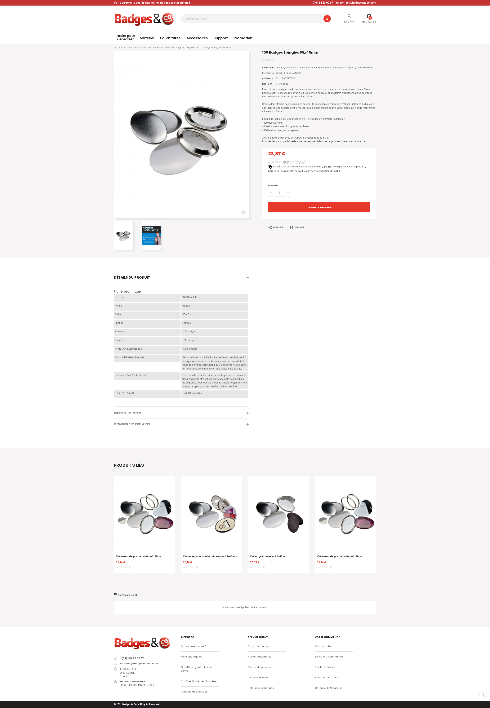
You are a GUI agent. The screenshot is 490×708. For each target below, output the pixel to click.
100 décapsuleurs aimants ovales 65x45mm (210, 556)
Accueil (280, 67)
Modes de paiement (260, 667)
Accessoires (197, 38)
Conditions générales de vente (196, 669)
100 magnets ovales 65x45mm (268, 556)
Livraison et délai (258, 677)
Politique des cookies (194, 691)
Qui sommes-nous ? (193, 646)
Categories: (268, 68)
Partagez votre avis (327, 677)
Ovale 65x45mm (364, 67)
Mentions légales (191, 656)
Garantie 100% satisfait (328, 688)
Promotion (243, 38)
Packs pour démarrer (125, 37)
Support (221, 38)
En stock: (267, 84)
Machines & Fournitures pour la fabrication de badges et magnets (320, 67)
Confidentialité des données (198, 681)
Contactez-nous (258, 646)
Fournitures (170, 38)
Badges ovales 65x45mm (288, 73)
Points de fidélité (325, 667)
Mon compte (323, 646)
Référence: (268, 78)
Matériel (147, 38)
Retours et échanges (261, 688)
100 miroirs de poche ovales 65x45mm (139, 556)
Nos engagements (259, 656)
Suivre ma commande (329, 656)
